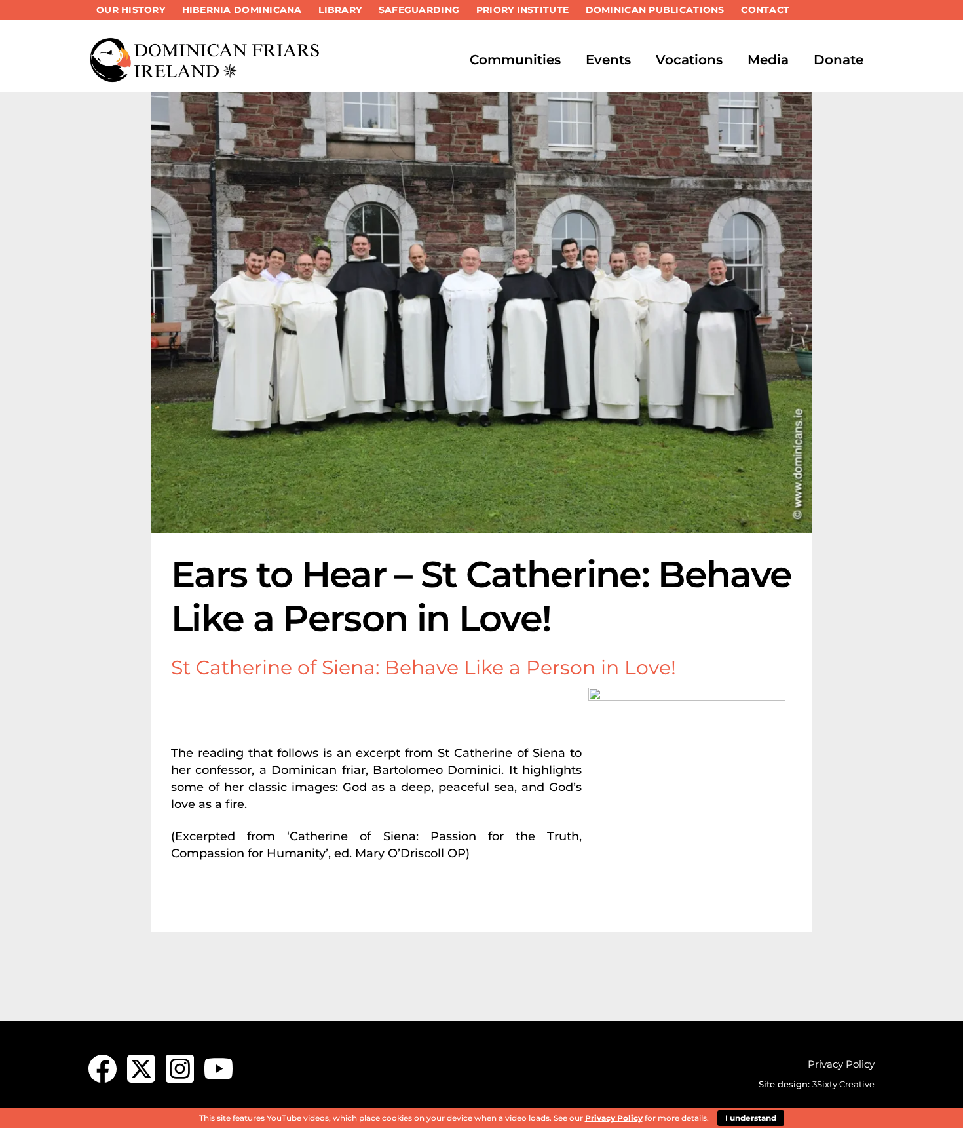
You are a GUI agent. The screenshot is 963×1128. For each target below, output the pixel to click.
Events (608, 60)
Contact (765, 10)
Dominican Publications (655, 10)
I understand (750, 1118)
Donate (838, 60)
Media (768, 60)
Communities (515, 60)
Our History (130, 10)
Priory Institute (522, 10)
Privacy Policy (841, 1064)
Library (340, 10)
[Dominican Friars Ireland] (206, 76)
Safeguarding (419, 10)
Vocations (689, 60)
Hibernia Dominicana (242, 10)
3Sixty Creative (843, 1084)
